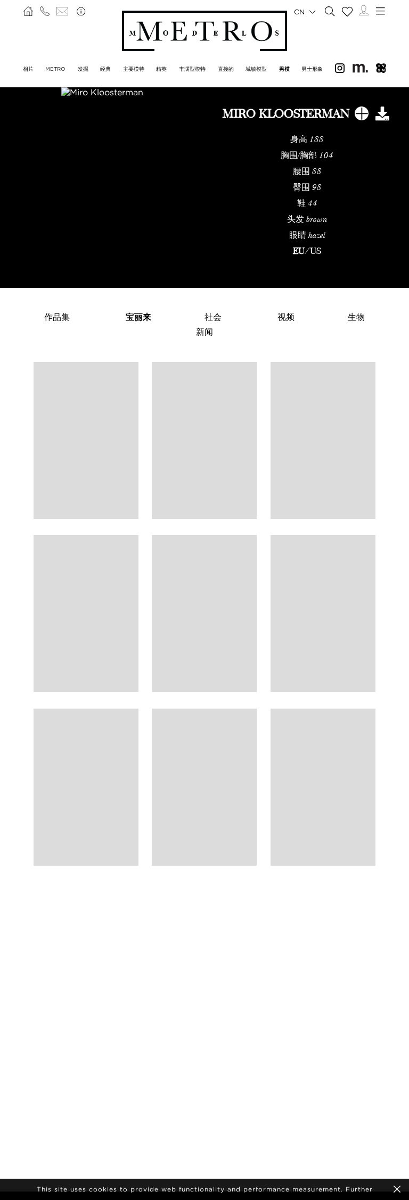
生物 (356, 317)
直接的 (226, 69)
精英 (161, 69)
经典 (105, 69)
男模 (284, 69)
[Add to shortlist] (362, 115)
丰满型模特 (192, 69)
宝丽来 (138, 317)
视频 (286, 317)
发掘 (83, 69)
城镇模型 (256, 69)
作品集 (57, 317)
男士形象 (312, 69)
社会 (213, 317)
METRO (55, 69)
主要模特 (133, 69)
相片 (28, 69)
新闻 (204, 331)
